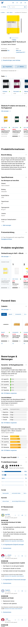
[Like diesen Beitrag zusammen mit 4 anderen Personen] (18, 515)
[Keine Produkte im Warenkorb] (25, 2)
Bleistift (3, 332)
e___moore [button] (8, 555)
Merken (22, 66)
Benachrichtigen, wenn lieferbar (11, 60)
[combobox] (5, 509)
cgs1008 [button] (7, 514)
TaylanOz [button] (7, 590)
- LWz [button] (6, 619)
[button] (14, 58)
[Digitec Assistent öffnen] (21, 2)
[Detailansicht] (14, 385)
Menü (4, 7)
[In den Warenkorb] (2, 343)
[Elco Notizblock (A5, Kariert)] (16, 274)
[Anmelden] (17, 2)
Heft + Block (9, 12)
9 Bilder (14, 40)
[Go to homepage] (2, 2)
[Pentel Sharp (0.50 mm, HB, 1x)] (5, 332)
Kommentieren (7, 548)
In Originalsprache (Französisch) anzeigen (14, 579)
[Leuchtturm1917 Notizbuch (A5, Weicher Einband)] (16, 126)
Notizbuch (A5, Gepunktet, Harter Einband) (14, 541)
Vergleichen (8, 66)
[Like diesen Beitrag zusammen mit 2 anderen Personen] (18, 556)
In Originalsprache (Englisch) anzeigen (13, 544)
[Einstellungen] (13, 2)
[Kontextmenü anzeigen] (15, 515)
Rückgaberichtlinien (6, 239)
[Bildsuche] (25, 6)
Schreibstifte (15, 332)
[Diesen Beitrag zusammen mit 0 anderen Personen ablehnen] (25, 515)
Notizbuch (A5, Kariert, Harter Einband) (13, 608)
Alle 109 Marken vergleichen (9, 393)
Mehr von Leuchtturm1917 (20, 50)
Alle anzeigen (5, 111)
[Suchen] (10, 7)
